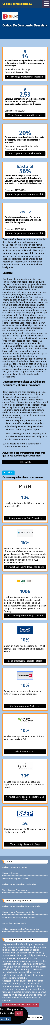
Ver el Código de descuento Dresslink (25, 194)
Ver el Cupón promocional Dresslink (25, 153)
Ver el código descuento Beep (25, 844)
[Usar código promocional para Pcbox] (25, 582)
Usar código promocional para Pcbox (25, 615)
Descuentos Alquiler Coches (15, 878)
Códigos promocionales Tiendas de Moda (21, 906)
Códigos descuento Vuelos (14, 867)
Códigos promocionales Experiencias (19, 884)
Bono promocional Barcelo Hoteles (25, 661)
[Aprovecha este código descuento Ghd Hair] (25, 766)
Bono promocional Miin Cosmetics (25, 518)
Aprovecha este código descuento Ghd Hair (25, 798)
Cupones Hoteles (10, 873)
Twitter (9, 472)
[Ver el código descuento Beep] (25, 814)
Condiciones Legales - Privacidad (20, 1004)
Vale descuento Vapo (25, 751)
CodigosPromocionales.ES (17, 3)
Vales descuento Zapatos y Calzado (18, 917)
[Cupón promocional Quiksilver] (25, 676)
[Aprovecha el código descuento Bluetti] (25, 533)
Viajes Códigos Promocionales (15, 890)
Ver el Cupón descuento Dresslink (25, 115)
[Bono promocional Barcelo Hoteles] (25, 630)
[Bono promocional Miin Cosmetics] (25, 488)
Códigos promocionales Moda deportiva (20, 929)
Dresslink (25, 462)
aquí (19, 1013)
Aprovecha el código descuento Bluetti (25, 567)
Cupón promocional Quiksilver (25, 706)
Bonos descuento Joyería (14, 923)
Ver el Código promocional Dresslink (25, 76)
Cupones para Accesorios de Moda (18, 912)
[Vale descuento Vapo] (25, 721)
